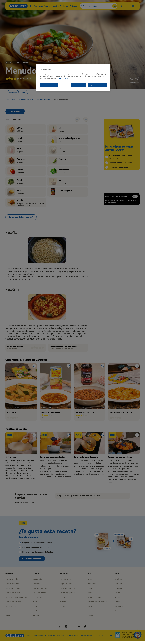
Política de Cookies (64, 79)
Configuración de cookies (49, 85)
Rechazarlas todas (79, 85)
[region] (73, 77)
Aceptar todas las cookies (97, 85)
